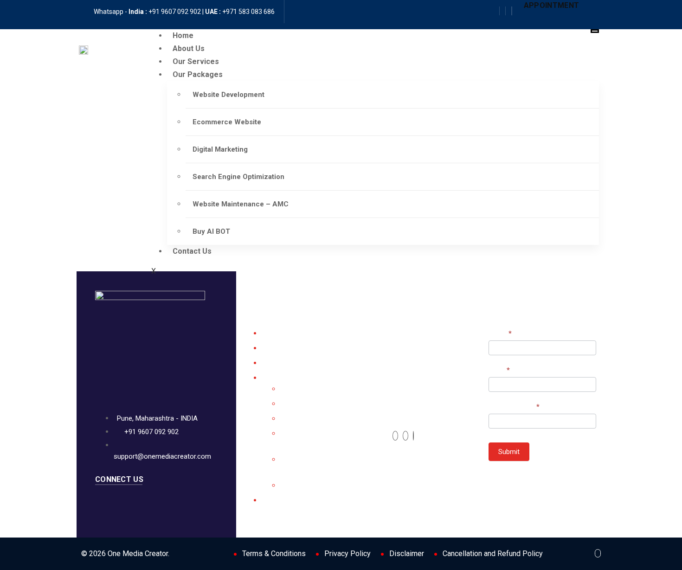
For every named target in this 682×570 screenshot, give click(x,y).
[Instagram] (509, 10)
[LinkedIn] (413, 436)
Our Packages (198, 74)
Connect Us (119, 479)
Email (499, 370)
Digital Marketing (220, 149)
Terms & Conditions (274, 553)
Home (183, 35)
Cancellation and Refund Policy (493, 553)
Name (500, 333)
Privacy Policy (347, 553)
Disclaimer (406, 553)
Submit (509, 452)
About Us (189, 48)
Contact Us (192, 251)
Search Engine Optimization (238, 177)
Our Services (196, 61)
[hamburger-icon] (595, 31)
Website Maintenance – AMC (241, 204)
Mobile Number (514, 407)
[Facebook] (502, 10)
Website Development (228, 94)
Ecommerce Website (227, 122)
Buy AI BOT (211, 231)
